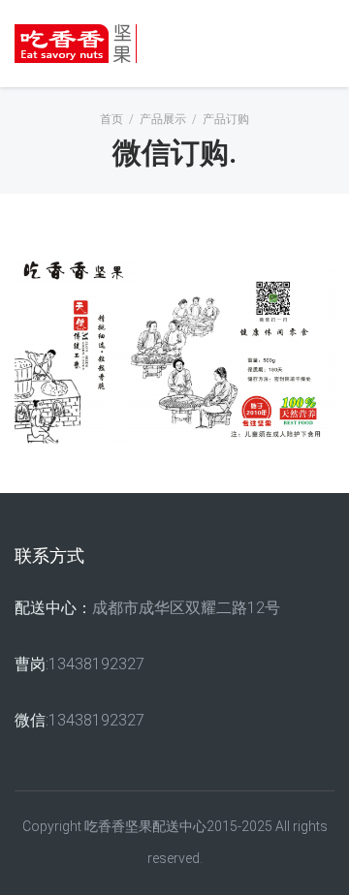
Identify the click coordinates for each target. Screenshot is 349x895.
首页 (111, 119)
